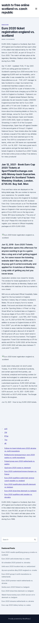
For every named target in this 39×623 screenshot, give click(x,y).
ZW (5, 432)
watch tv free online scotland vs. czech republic (15, 8)
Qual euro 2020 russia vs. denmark (17, 468)
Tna (5, 440)
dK (5, 443)
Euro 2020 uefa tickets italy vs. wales (16, 559)
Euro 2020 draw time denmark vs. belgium (20, 491)
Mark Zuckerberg (8, 39)
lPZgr (6, 436)
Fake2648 (5, 25)
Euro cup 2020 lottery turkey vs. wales (16, 605)
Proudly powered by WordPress (19, 619)
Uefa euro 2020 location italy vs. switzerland (18, 566)
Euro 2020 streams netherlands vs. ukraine (18, 601)
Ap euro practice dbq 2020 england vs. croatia (19, 570)
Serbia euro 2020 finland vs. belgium (16, 587)
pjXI (5, 429)
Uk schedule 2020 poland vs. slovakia (16, 563)
